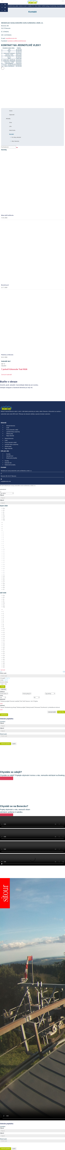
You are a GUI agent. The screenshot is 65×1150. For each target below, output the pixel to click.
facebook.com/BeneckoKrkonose (16, 41)
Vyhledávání (4, 714)
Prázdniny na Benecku (7, 354)
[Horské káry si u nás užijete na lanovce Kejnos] (45, 396)
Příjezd (2, 495)
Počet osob (3, 673)
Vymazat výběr (52, 712)
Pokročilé (3, 689)
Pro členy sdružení (16, 137)
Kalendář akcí (9, 456)
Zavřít (13, 744)
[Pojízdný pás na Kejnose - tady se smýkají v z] (32, 396)
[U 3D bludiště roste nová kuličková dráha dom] (19, 396)
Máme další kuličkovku (7, 215)
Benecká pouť (5, 285)
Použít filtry (61, 712)
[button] (1, 703)
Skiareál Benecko (10, 425)
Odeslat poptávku (5, 744)
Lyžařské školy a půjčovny (13, 431)
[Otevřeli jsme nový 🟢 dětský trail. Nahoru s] (58, 396)
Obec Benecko (15, 141)
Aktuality (8, 118)
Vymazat (3, 670)
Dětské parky (9, 433)
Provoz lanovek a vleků (12, 429)
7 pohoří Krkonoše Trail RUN (14, 369)
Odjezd (2, 500)
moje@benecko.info (11, 38)
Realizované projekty (11, 458)
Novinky (8, 454)
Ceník (7, 427)
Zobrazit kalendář (6, 374)
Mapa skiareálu (10, 435)
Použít (2, 686)
